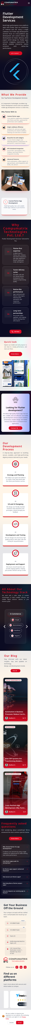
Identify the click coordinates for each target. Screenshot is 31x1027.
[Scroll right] (27, 626)
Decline (11, 1022)
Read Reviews (21, 1004)
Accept (20, 1022)
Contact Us (14, 428)
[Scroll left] (4, 626)
